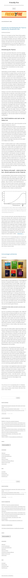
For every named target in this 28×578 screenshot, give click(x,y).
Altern (5, 239)
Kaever (3, 387)
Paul (13, 244)
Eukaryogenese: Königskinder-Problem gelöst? (10, 408)
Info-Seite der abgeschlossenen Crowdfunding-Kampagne (13, 528)
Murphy (16, 387)
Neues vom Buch (5, 459)
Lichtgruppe (4, 413)
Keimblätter (23, 243)
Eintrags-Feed (4, 473)
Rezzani (15, 244)
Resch (22, 387)
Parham (10, 244)
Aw (11, 239)
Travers (5, 389)
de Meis (19, 239)
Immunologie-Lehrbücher (9, 254)
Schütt (3, 389)
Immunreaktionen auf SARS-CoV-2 (15, 436)
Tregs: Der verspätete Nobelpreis (12, 421)
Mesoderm (6, 244)
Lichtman (6, 387)
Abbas (3, 239)
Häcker (19, 386)
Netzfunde (4, 457)
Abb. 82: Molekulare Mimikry (12, 432)
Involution (18, 243)
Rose (24, 387)
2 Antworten (4, 257)
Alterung (8, 239)
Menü (14, 8)
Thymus (5, 246)
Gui (7, 243)
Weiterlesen (20, 233)
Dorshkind (9, 241)
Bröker (16, 386)
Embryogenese (18, 241)
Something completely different (8, 460)
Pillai (19, 387)
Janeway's (23, 386)
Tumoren (9, 246)
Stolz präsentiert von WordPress (7, 575)
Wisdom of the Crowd (6, 462)
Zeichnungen (4, 464)
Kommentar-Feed (5, 474)
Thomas (3, 433)
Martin (13, 387)
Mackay (10, 387)
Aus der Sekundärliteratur (10, 238)
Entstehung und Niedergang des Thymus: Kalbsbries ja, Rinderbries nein (14, 28)
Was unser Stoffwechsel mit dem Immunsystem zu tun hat (13, 410)
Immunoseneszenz (12, 243)
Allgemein (23, 384)
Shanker (19, 244)
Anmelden (4, 471)
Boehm (13, 239)
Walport (9, 389)
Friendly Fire (14, 3)
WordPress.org (4, 476)
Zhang (12, 246)
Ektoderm (13, 241)
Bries (16, 239)
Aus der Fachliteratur (6, 454)
